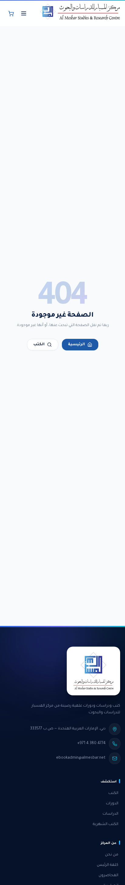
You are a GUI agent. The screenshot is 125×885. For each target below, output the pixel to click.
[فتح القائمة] (24, 13)
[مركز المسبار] (80, 13)
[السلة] (11, 13)
